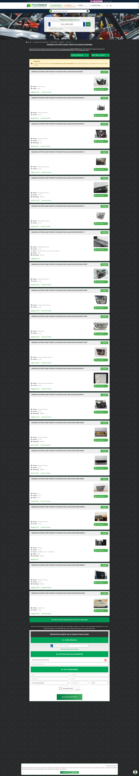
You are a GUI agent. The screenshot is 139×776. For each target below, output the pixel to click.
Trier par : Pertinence (79, 55)
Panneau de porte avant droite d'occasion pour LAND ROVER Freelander (57, 422)
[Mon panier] (110, 5)
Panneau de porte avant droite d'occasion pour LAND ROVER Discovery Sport (59, 264)
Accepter (65, 772)
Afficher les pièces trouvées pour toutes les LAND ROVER (69, 620)
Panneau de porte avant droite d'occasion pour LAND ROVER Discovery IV (57, 206)
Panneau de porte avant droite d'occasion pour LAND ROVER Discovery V (57, 368)
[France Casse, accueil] (37, 5)
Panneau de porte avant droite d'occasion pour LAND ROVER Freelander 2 (58, 507)
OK (88, 24)
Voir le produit (100, 89)
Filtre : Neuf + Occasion (100, 55)
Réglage (74, 772)
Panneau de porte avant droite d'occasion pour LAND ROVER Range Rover (58, 593)
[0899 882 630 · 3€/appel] (96, 1)
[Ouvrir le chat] (135, 772)
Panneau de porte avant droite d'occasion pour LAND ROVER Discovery (57, 71)
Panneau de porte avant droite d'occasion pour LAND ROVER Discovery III (57, 98)
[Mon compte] (107, 5)
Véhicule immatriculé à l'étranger (69, 649)
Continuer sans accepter (111, 765)
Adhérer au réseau (108, 1)
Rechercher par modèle (55, 29)
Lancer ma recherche (70, 697)
